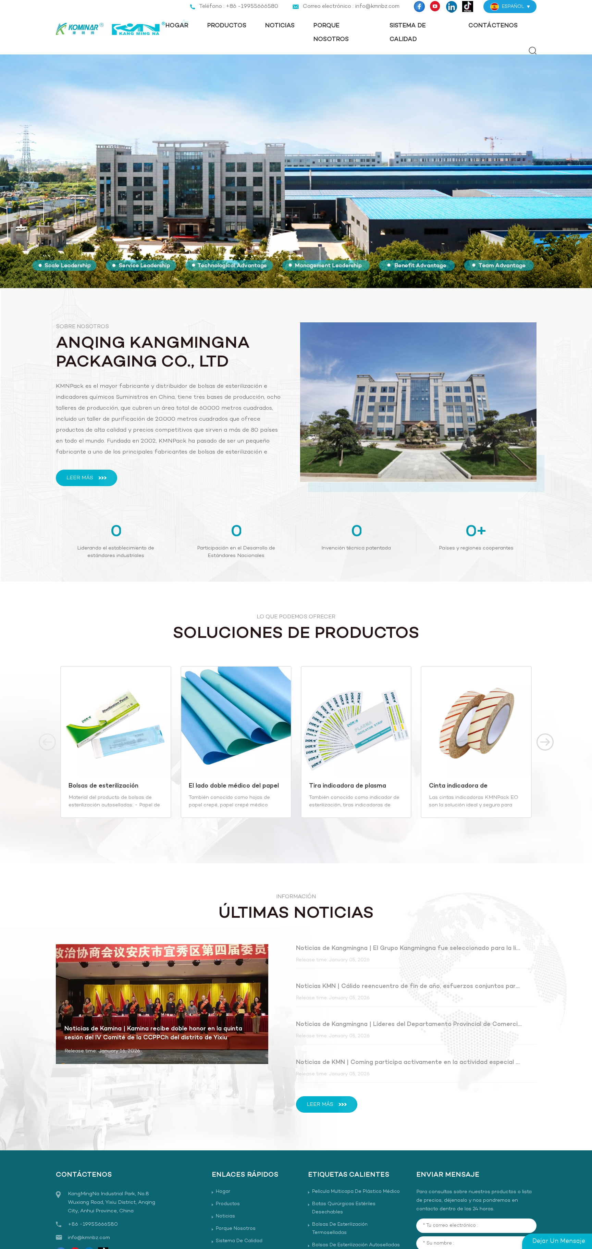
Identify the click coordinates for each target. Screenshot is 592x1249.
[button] (291, 275)
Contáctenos (493, 26)
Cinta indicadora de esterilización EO (458, 786)
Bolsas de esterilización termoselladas (340, 1228)
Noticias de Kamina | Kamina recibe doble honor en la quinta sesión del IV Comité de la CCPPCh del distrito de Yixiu (153, 1033)
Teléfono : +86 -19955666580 (238, 6)
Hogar (176, 26)
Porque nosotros (331, 33)
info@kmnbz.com (89, 1237)
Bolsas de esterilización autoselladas (103, 786)
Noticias (280, 26)
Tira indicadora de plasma (347, 786)
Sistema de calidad (408, 33)
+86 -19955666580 (93, 1224)
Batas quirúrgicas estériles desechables (343, 1208)
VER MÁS (110, 810)
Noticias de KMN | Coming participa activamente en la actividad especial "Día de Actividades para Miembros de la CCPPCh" (409, 1062)
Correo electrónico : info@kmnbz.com (351, 6)
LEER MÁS (79, 477)
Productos (226, 26)
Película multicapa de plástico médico (356, 1191)
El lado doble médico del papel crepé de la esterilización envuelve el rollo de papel (234, 786)
